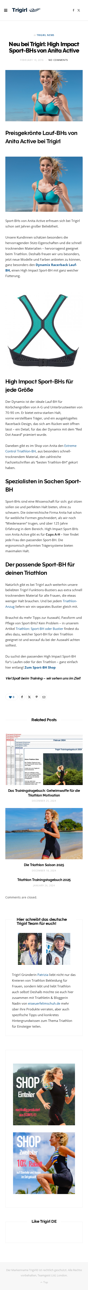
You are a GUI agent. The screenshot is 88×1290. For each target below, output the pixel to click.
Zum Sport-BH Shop (40, 667)
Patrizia (42, 975)
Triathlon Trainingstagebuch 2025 (44, 880)
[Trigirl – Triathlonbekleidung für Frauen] (26, 10)
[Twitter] (29, 697)
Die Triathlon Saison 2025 (44, 865)
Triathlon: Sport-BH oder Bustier (39, 628)
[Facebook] (22, 697)
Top (45, 1282)
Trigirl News (45, 35)
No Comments (58, 59)
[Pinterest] (36, 697)
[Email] (44, 697)
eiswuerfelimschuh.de (44, 1003)
